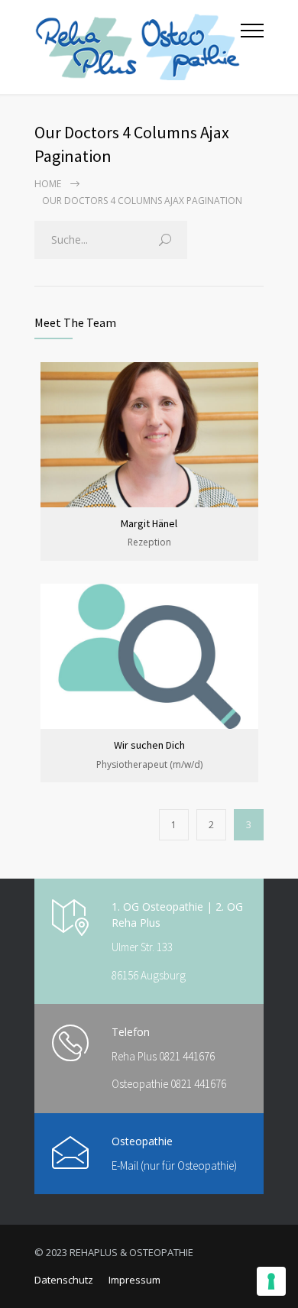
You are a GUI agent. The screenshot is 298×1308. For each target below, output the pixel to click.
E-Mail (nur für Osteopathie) (174, 1165)
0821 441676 (187, 1056)
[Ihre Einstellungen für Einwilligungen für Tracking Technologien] (271, 1281)
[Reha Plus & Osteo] (137, 47)
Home (47, 183)
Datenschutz (63, 1280)
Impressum (134, 1280)
